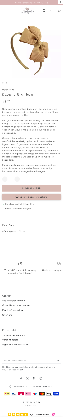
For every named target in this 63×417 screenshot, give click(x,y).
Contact (6, 295)
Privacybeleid (9, 330)
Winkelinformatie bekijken (18, 208)
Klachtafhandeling (12, 310)
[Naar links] (4, 2)
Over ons (7, 314)
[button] (44, 10)
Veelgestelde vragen (13, 300)
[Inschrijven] (59, 360)
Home (4, 83)
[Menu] (4, 10)
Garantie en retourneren (16, 305)
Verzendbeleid (10, 339)
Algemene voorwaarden (15, 344)
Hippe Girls (8, 89)
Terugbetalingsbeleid (13, 334)
